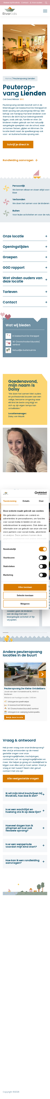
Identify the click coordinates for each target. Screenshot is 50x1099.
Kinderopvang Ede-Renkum (18, 941)
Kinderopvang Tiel (12, 931)
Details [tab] (26, 501)
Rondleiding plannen (14, 951)
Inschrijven (8, 955)
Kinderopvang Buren (14, 944)
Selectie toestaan (25, 595)
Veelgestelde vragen (14, 948)
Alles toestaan (25, 587)
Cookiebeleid (29, 1078)
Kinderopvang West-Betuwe (18, 934)
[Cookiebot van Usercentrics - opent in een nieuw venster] (35, 493)
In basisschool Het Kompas (19, 705)
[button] (42, 674)
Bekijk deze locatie (14, 717)
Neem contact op (11, 1012)
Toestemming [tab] (9, 501)
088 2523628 (14, 975)
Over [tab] (41, 501)
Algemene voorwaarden (16, 1084)
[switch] (43, 557)
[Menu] (43, 11)
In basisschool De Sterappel (25, 336)
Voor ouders (37, 2)
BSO (22, 99)
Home (8, 78)
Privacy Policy (10, 1078)
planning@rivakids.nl (17, 981)
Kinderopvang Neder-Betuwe (19, 938)
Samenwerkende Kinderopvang (30, 1031)
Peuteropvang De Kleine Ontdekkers (24, 688)
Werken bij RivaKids (11, 2)
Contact (24, 2)
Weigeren (25, 604)
